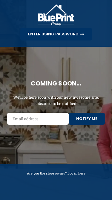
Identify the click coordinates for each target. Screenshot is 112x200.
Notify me (86, 118)
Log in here (76, 173)
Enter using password (53, 34)
